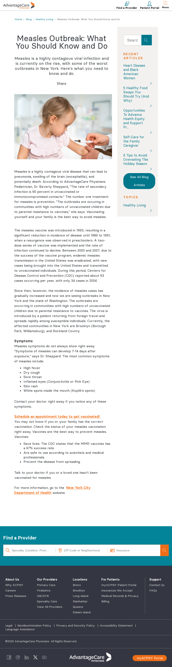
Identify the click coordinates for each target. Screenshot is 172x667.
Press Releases (15, 596)
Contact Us (156, 585)
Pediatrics (44, 590)
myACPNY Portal (150, 658)
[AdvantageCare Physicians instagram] (18, 657)
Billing (105, 601)
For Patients (110, 579)
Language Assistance (20, 629)
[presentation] (146, 40)
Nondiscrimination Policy (34, 625)
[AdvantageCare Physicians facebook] (9, 657)
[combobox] (132, 41)
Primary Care (46, 585)
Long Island (80, 596)
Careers (10, 590)
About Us (12, 579)
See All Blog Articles (139, 181)
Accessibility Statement (116, 625)
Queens (78, 607)
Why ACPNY (14, 585)
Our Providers (47, 579)
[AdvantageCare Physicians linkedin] (26, 657)
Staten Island (82, 612)
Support (155, 579)
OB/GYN (43, 596)
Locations (80, 579)
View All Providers (49, 607)
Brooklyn (79, 590)
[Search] (164, 550)
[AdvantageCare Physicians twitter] (35, 657)
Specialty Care (47, 601)
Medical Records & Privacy (120, 596)
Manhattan (80, 601)
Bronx (77, 585)
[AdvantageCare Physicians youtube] (44, 657)
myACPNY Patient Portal (118, 585)
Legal (9, 625)
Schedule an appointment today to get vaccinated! (57, 416)
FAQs (153, 590)
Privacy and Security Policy (76, 625)
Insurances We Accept (117, 590)
